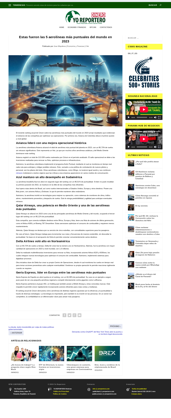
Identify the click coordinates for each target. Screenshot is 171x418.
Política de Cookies (60, 394)
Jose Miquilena (60, 46)
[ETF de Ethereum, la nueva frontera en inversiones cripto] (51, 353)
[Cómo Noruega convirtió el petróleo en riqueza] (131, 197)
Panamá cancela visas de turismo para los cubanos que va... (50, 5)
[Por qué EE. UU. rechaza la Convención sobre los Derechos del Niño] (131, 217)
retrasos (19, 173)
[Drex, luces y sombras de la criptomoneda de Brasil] (107, 353)
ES (136, 53)
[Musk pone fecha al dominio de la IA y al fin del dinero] (131, 286)
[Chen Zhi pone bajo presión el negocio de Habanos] (131, 254)
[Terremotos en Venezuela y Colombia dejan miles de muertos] (131, 243)
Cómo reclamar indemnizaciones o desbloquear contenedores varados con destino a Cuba (147, 230)
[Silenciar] (155, 117)
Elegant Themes (23, 408)
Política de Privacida (60, 391)
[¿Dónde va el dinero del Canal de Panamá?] (131, 276)
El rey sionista (141, 206)
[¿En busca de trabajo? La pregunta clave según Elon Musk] (23, 353)
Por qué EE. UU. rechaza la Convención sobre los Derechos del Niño (146, 218)
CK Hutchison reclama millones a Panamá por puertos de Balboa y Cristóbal (145, 175)
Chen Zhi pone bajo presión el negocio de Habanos (147, 254)
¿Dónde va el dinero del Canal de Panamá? (145, 275)
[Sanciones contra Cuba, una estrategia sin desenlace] (131, 187)
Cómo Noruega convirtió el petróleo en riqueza (146, 197)
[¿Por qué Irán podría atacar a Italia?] (131, 163)
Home (61, 27)
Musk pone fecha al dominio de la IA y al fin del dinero (147, 285)
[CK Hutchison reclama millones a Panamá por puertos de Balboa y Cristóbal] (131, 173)
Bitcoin (93, 27)
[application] (143, 109)
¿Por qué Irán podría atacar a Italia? (147, 163)
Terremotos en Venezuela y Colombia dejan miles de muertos (146, 243)
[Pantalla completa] (159, 117)
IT (132, 53)
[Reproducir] (128, 117)
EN (129, 53)
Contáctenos (106, 27)
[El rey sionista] (131, 207)
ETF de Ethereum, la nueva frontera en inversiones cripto (51, 367)
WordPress (44, 408)
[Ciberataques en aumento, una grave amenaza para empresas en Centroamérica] (79, 353)
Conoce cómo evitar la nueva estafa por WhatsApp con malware (147, 265)
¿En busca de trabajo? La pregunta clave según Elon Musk (23, 367)
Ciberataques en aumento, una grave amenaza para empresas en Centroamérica (79, 367)
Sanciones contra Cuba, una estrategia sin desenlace (147, 186)
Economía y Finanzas (77, 27)
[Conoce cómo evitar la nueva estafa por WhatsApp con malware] (131, 264)
